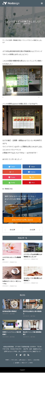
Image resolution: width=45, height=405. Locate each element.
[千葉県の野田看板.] (3, 40)
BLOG (31, 362)
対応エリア (24, 362)
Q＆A (29, 360)
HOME (7, 360)
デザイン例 (14, 360)
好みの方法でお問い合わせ (22, 220)
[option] (23, 318)
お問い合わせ (22, 360)
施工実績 (12, 313)
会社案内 (17, 362)
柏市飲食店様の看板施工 (10, 311)
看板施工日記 (27, 23)
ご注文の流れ (36, 360)
